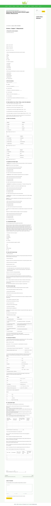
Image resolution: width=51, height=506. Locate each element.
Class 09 (36, 6)
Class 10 (40, 6)
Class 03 (14, 6)
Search (43, 11)
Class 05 (21, 6)
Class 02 (10, 6)
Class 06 (25, 6)
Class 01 (6, 6)
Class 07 (29, 6)
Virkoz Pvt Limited (28, 504)
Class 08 (32, 6)
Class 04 (17, 6)
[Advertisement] (19, 20)
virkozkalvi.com (20, 504)
